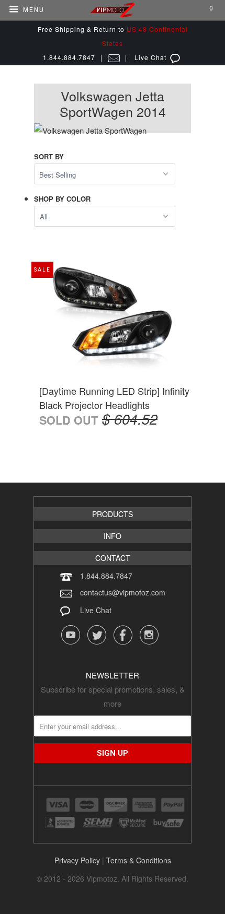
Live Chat (95, 610)
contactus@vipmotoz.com (122, 592)
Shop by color (62, 199)
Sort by (49, 156)
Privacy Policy (77, 860)
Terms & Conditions (138, 860)
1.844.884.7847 (106, 575)
